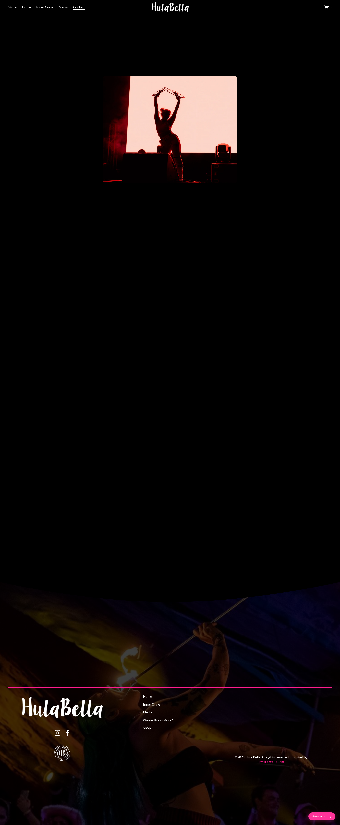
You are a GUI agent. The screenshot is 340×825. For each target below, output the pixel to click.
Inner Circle (44, 7)
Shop (147, 728)
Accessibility (321, 816)
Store (12, 7)
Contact (79, 7)
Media (147, 712)
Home (26, 7)
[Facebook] (67, 733)
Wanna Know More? (158, 720)
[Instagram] (57, 733)
